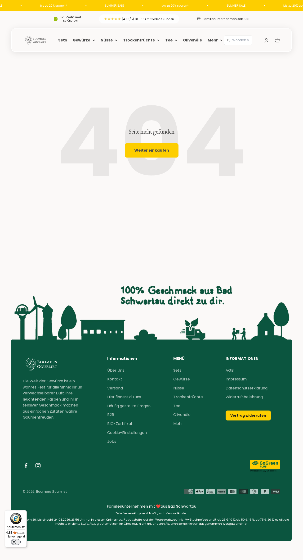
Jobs (111, 441)
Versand (115, 388)
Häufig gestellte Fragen (129, 406)
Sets (62, 40)
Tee (169, 40)
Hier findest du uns (124, 397)
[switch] (16, 542)
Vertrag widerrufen (248, 415)
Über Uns (115, 370)
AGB (230, 370)
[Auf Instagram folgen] (38, 465)
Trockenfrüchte (139, 40)
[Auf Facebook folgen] (26, 465)
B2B (110, 414)
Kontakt (114, 379)
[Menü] (24, 513)
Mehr (213, 40)
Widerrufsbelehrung (244, 397)
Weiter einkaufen (151, 150)
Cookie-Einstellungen (127, 432)
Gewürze (81, 40)
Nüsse (107, 40)
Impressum (236, 379)
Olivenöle (192, 40)
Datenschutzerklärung (246, 388)
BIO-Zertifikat (120, 423)
